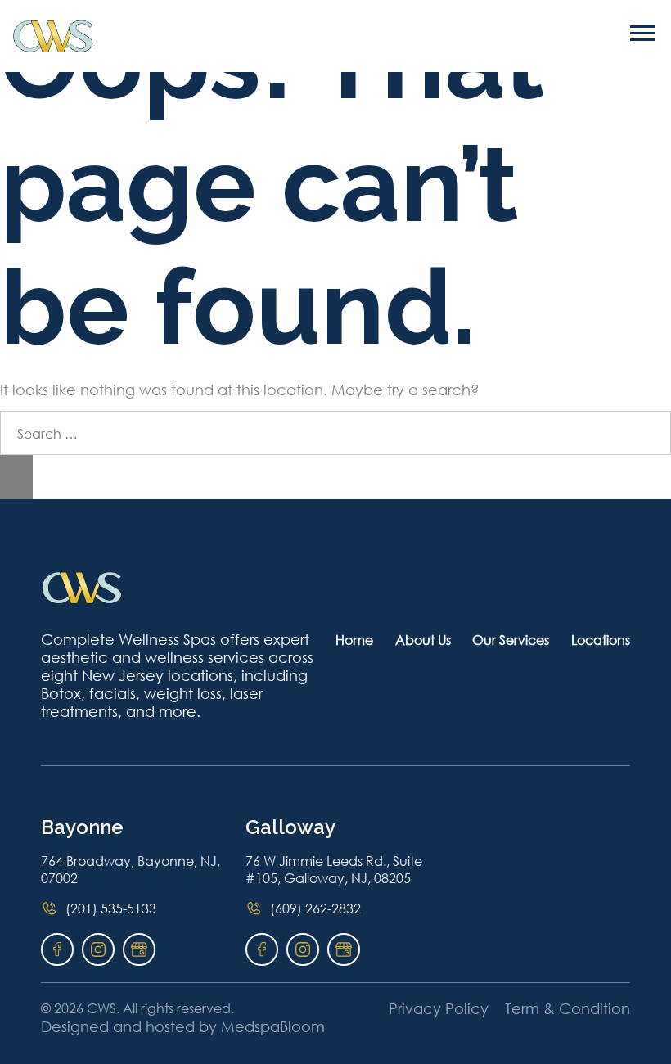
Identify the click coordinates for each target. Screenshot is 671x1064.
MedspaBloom (273, 1026)
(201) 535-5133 (110, 908)
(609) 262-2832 (315, 908)
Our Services (510, 639)
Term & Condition (567, 1008)
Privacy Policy (439, 1008)
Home (354, 639)
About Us (423, 639)
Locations (600, 639)
